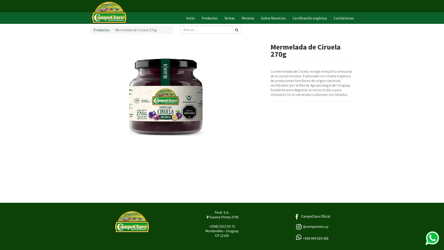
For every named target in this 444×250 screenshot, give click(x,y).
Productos (102, 30)
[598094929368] (432, 238)
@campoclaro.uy (315, 226)
